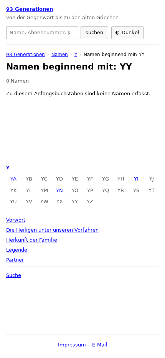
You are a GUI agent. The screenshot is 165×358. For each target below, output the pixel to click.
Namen (59, 54)
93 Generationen (29, 9)
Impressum (72, 345)
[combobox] (42, 32)
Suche (13, 275)
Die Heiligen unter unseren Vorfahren (52, 230)
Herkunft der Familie (31, 240)
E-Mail (99, 345)
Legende (16, 250)
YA (13, 179)
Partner (15, 260)
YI (136, 179)
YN (59, 190)
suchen (94, 32)
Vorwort (15, 220)
